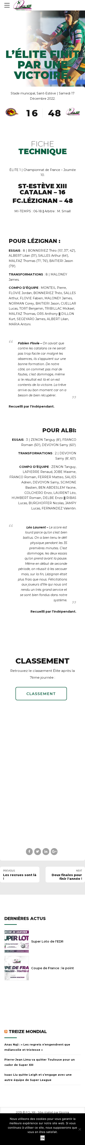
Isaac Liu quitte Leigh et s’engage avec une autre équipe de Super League (38, 1077)
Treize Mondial (28, 1031)
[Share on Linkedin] (45, 851)
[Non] (79, 1129)
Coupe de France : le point (52, 968)
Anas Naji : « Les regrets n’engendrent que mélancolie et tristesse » (37, 1047)
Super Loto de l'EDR (47, 941)
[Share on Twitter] (37, 851)
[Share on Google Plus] (54, 851)
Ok (42, 1138)
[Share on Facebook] (29, 851)
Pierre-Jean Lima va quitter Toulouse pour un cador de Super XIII (39, 1062)
